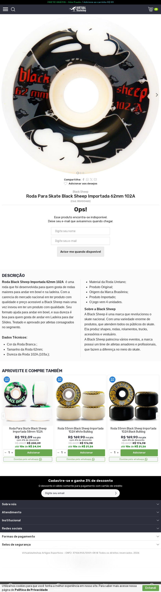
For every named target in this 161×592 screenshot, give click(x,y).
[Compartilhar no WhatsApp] (87, 179)
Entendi (150, 588)
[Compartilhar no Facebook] (83, 179)
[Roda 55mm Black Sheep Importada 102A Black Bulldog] (133, 419)
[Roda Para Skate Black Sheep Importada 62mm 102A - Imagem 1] (80, 95)
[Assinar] (116, 493)
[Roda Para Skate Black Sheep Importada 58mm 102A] (27, 419)
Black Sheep (80, 192)
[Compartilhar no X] (91, 179)
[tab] (78, 173)
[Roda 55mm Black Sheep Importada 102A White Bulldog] (80, 419)
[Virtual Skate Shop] (77, 9)
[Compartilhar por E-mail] (95, 179)
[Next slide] (156, 95)
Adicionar (33, 452)
